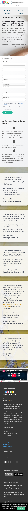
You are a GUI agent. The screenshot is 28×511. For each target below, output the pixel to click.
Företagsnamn (6, 92)
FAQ (4, 441)
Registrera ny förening (7, 446)
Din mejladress (6, 61)
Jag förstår (20, 508)
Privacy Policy (6, 444)
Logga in (21, 13)
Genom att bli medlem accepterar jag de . (13, 104)
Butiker (7, 8)
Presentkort (7, 10)
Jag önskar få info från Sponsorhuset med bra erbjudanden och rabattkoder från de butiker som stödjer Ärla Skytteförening (14, 108)
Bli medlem (7, 13)
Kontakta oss (5, 439)
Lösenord (5, 67)
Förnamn (5, 74)
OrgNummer (6, 97)
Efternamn (5, 79)
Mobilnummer (6, 84)
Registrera (7, 112)
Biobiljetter (21, 8)
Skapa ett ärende (6, 453)
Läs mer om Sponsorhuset (8, 442)
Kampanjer (21, 10)
